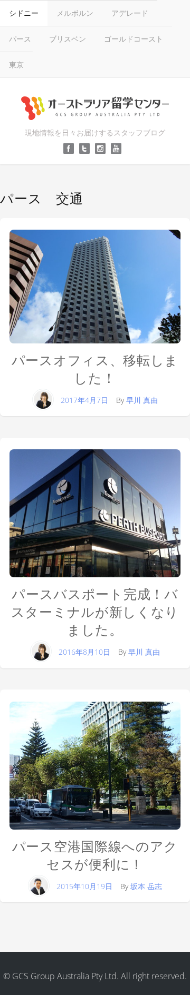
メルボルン (74, 13)
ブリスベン (67, 39)
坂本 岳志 (146, 886)
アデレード (129, 13)
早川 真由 (142, 400)
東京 (16, 65)
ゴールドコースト (133, 39)
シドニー (24, 13)
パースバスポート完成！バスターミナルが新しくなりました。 (95, 611)
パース (20, 39)
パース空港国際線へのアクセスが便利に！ (95, 855)
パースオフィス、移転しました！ (95, 369)
